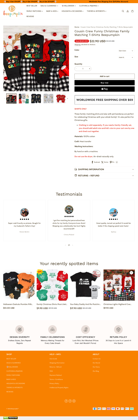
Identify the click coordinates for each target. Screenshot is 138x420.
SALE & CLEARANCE (48, 6)
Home (76, 27)
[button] (123, 11)
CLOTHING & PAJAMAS (88, 6)
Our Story (96, 367)
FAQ (51, 371)
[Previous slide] (65, 245)
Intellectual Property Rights (59, 388)
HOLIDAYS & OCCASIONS (72, 11)
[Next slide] (72, 245)
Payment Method (56, 375)
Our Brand (96, 363)
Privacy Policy (54, 383)
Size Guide (53, 359)
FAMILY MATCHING (34, 11)
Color (76, 50)
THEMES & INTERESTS (96, 11)
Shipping (78, 44)
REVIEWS (30, 16)
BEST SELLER (32, 6)
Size (76, 56)
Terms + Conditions (56, 379)
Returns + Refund (56, 367)
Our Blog (96, 371)
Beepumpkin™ (15, 408)
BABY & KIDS (51, 11)
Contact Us (97, 359)
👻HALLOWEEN (68, 6)
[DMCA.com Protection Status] (10, 419)
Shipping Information (57, 363)
